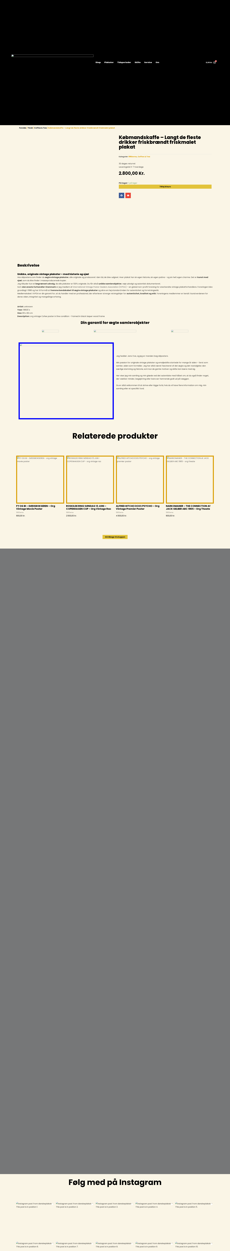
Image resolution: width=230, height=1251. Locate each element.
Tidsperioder (124, 62)
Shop (98, 62)
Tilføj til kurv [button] (22, 520)
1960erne (132, 156)
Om (157, 62)
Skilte (138, 62)
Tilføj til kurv (165, 186)
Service (148, 62)
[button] (121, 195)
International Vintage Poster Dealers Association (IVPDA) (100, 287)
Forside (22, 128)
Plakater (109, 62)
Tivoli (30, 128)
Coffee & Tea (40, 128)
